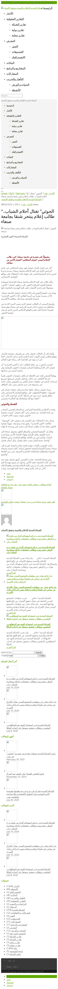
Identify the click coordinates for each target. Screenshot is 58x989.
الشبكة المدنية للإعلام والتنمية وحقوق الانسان (21, 199)
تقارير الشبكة (15, 936)
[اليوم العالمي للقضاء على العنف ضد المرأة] (11, 770)
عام (24, 204)
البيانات (14, 895)
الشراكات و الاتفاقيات (20, 912)
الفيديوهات (15, 918)
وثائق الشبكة (15, 954)
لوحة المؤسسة (16, 951)
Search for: (6, 652)
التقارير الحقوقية (18, 901)
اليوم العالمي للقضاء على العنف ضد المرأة (25, 773)
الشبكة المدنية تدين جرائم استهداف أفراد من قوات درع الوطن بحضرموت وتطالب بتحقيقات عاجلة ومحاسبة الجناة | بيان (30, 550)
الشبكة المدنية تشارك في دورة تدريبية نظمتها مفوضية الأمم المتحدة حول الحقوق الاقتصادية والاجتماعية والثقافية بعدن (30, 794)
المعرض (13, 927)
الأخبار (29, 204)
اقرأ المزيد (11, 572)
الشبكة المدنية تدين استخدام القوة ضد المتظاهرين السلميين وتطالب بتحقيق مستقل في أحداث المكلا (28, 625)
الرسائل (13, 906)
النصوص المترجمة (18, 933)
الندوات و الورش (18, 930)
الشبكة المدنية (18, 909)
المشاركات (16, 921)
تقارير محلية (15, 945)
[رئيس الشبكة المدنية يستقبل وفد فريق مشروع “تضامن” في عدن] (11, 750)
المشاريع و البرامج (19, 924)
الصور (12, 915)
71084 (4, 655)
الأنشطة (14, 889)
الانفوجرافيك (15, 892)
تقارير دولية (15, 942)
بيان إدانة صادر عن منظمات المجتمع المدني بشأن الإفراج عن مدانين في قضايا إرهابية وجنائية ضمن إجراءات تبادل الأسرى (31, 590)
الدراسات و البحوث (18, 903)
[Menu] (2, 188)
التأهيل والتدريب (18, 898)
